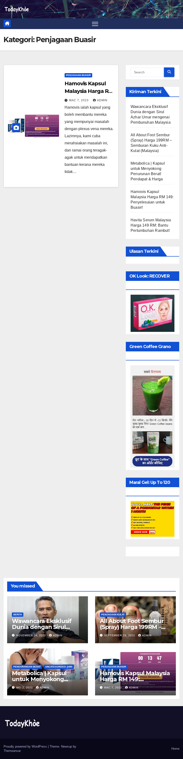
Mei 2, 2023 (25, 687)
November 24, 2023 (31, 635)
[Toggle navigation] (95, 23)
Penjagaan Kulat (113, 614)
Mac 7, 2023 (79, 100)
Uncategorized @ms (58, 666)
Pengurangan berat (27, 666)
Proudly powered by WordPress (26, 746)
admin (102, 100)
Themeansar (12, 751)
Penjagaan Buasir (78, 75)
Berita (17, 614)
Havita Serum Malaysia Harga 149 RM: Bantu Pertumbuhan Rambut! (151, 225)
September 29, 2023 (120, 635)
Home (175, 748)
